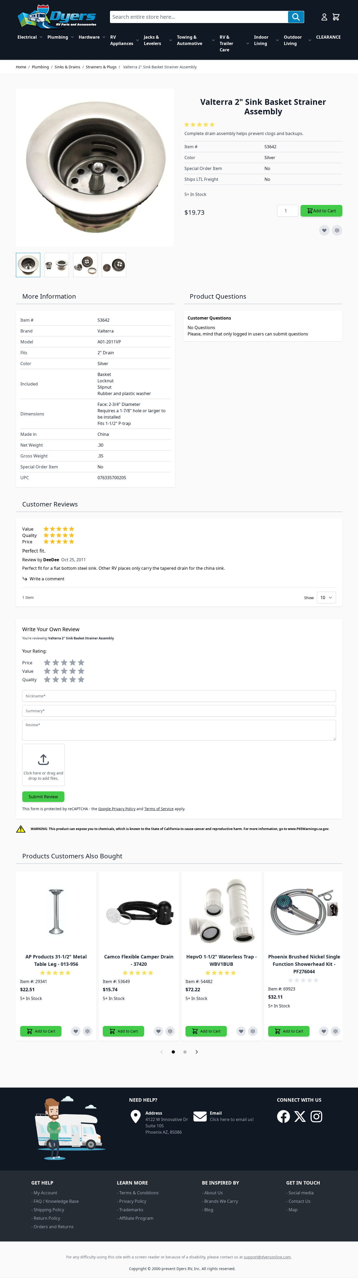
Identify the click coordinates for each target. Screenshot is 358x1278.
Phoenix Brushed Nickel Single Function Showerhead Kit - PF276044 (304, 964)
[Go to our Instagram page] (316, 1116)
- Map (292, 1210)
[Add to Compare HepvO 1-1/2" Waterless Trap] (253, 1031)
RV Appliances (121, 40)
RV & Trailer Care (226, 43)
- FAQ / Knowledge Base (55, 1201)
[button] (200, 125)
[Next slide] (196, 1052)
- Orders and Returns (52, 1227)
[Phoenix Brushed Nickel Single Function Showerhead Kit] (304, 912)
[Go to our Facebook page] (283, 1116)
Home (21, 66)
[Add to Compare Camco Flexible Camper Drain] (170, 1031)
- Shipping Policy (47, 1210)
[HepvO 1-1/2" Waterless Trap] (221, 912)
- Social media (300, 1193)
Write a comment (47, 579)
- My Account (44, 1193)
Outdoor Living (293, 40)
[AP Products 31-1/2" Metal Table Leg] (56, 912)
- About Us (212, 1193)
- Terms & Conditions (138, 1193)
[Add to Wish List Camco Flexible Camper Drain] (158, 1031)
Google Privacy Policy (116, 808)
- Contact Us (298, 1201)
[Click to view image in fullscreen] (95, 167)
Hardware (89, 37)
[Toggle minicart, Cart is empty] (336, 17)
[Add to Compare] (337, 230)
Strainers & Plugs (101, 66)
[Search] (296, 17)
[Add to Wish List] (324, 230)
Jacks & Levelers (152, 40)
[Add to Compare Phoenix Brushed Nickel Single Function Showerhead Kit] (335, 1031)
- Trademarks (130, 1210)
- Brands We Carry (220, 1201)
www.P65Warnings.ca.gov (308, 829)
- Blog (207, 1210)
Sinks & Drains (67, 66)
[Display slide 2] (185, 1052)
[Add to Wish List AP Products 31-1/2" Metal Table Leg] (76, 1031)
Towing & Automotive (189, 40)
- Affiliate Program (135, 1218)
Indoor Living (261, 40)
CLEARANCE (328, 37)
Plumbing (57, 37)
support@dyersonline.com (267, 1256)
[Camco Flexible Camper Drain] (139, 912)
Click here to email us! (232, 1119)
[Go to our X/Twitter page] (300, 1116)
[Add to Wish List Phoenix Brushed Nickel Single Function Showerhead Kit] (324, 1031)
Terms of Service (159, 808)
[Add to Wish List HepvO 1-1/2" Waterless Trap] (241, 1031)
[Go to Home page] (56, 17)
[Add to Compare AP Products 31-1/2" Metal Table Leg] (87, 1031)
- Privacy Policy (131, 1201)
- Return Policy (45, 1218)
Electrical (27, 37)
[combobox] (199, 17)
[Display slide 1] (173, 1052)
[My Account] (324, 17)
